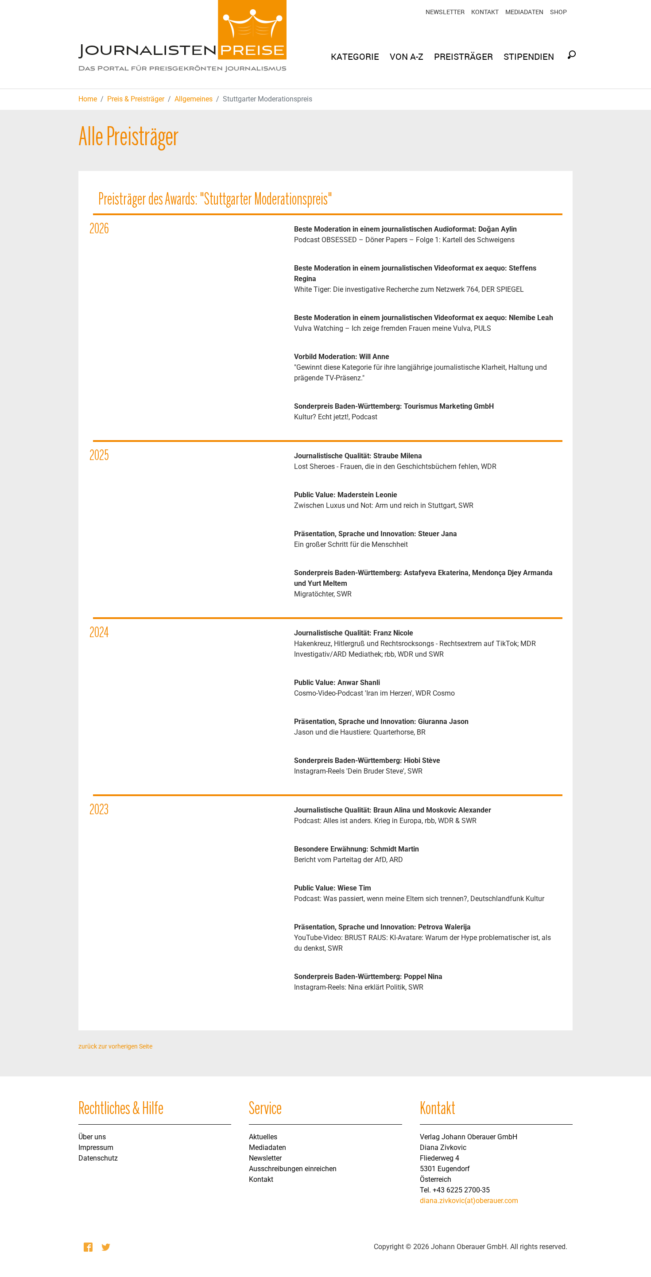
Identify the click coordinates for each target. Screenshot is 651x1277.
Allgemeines (193, 99)
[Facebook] (89, 1247)
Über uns (92, 1137)
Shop (558, 12)
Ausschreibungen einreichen (293, 1169)
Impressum (95, 1147)
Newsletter (445, 12)
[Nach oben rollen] (631, 1257)
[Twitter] (106, 1247)
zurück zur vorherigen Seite (115, 1046)
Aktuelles (263, 1137)
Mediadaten (524, 12)
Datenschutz (98, 1158)
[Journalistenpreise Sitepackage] (182, 44)
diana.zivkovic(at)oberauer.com (469, 1200)
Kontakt (485, 12)
